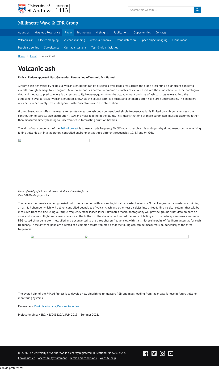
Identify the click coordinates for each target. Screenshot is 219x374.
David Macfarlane (45, 306)
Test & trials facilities (104, 47)
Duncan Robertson (68, 306)
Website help (108, 358)
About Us (24, 32)
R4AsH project (69, 128)
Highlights (102, 32)
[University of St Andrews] (44, 9)
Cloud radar (179, 40)
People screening (28, 47)
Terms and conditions (83, 358)
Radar (68, 32)
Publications (121, 32)
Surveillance (51, 47)
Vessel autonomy (100, 40)
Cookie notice (26, 358)
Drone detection (126, 40)
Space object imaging (154, 40)
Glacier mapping (48, 40)
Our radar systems (75, 47)
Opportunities (142, 32)
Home (21, 56)
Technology (84, 32)
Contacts (161, 32)
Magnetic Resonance (47, 32)
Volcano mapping (74, 40)
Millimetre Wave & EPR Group (48, 23)
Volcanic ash (26, 40)
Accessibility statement (52, 358)
